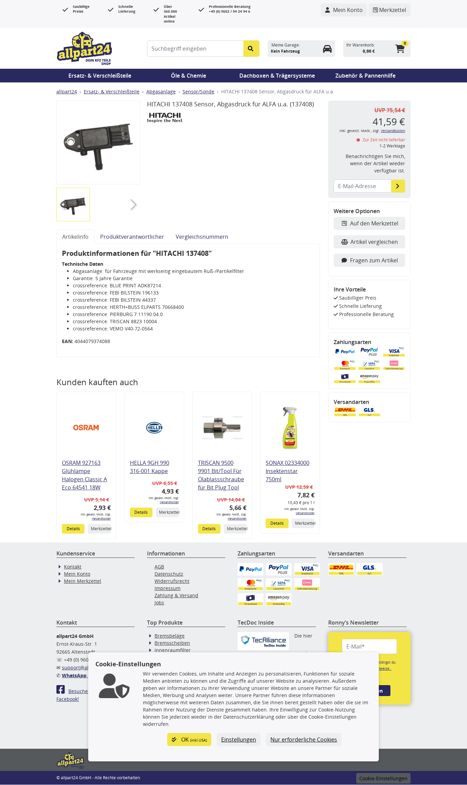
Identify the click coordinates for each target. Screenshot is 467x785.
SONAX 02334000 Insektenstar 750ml (287, 471)
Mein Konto (77, 574)
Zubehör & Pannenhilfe (365, 75)
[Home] (84, 47)
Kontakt (72, 566)
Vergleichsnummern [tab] (202, 236)
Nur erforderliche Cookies (303, 739)
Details (73, 529)
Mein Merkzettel (82, 581)
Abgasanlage (161, 91)
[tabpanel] (188, 300)
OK (193, 739)
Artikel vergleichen (374, 242)
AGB (159, 566)
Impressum (168, 588)
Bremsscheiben (172, 643)
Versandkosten (101, 518)
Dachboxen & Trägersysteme (277, 75)
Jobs (159, 602)
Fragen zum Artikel (374, 260)
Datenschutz (169, 574)
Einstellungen (238, 739)
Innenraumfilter (173, 650)
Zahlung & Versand (176, 595)
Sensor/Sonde (198, 91)
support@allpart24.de (87, 667)
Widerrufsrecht (172, 581)
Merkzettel (100, 529)
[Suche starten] (251, 48)
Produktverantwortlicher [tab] (132, 236)
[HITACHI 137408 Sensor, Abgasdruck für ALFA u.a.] (98, 142)
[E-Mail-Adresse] (398, 186)
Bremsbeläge (170, 635)
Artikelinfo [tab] (75, 236)
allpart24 (66, 91)
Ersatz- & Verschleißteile (99, 75)
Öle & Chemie (188, 75)
